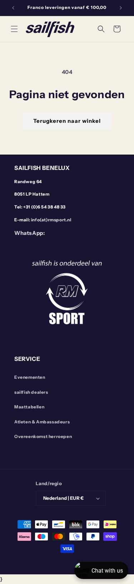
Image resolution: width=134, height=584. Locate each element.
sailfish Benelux (54, 561)
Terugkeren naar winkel (67, 120)
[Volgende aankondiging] (121, 8)
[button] (14, 29)
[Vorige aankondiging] (13, 8)
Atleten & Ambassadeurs (42, 421)
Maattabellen (29, 406)
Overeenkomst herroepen (43, 436)
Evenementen (29, 377)
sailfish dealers (31, 392)
